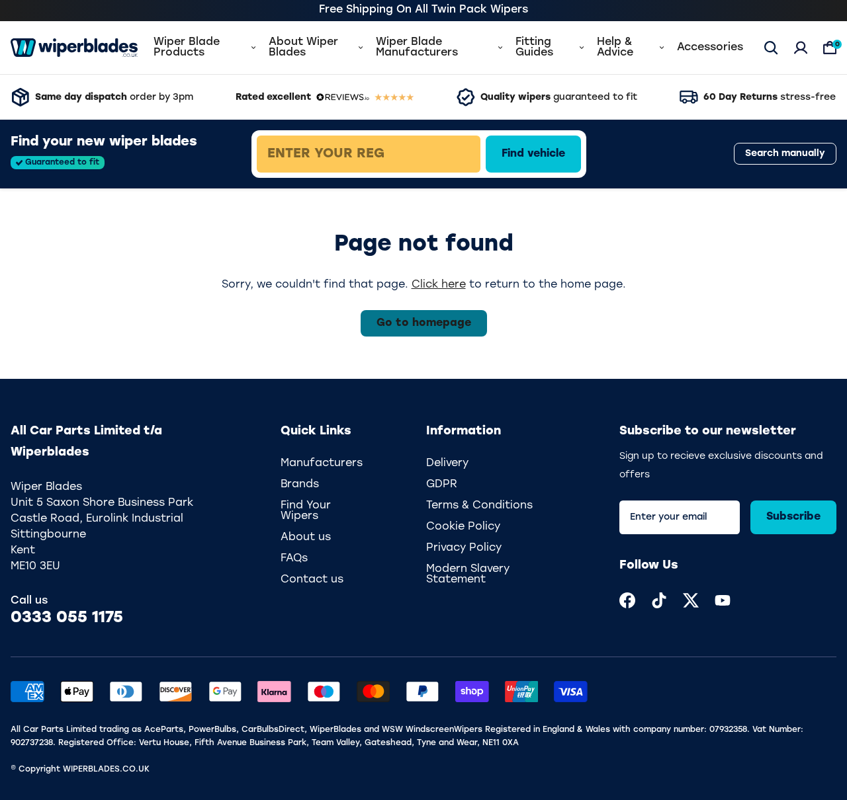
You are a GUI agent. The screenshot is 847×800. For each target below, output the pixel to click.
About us (306, 537)
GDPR (441, 484)
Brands (300, 484)
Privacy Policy (464, 548)
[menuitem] (627, 600)
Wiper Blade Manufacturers (417, 47)
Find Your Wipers (306, 511)
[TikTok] (659, 600)
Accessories (710, 47)
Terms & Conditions (479, 505)
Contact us (312, 580)
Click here (439, 285)
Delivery (447, 463)
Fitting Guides (534, 47)
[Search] (771, 47)
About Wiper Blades (303, 47)
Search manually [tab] (785, 154)
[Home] (74, 47)
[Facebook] (627, 600)
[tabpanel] (460, 154)
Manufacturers (322, 463)
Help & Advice (615, 47)
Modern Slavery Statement (468, 574)
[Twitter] (691, 600)
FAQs (294, 558)
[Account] (800, 48)
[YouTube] (723, 600)
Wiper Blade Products (187, 47)
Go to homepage (424, 323)
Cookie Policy (463, 527)
